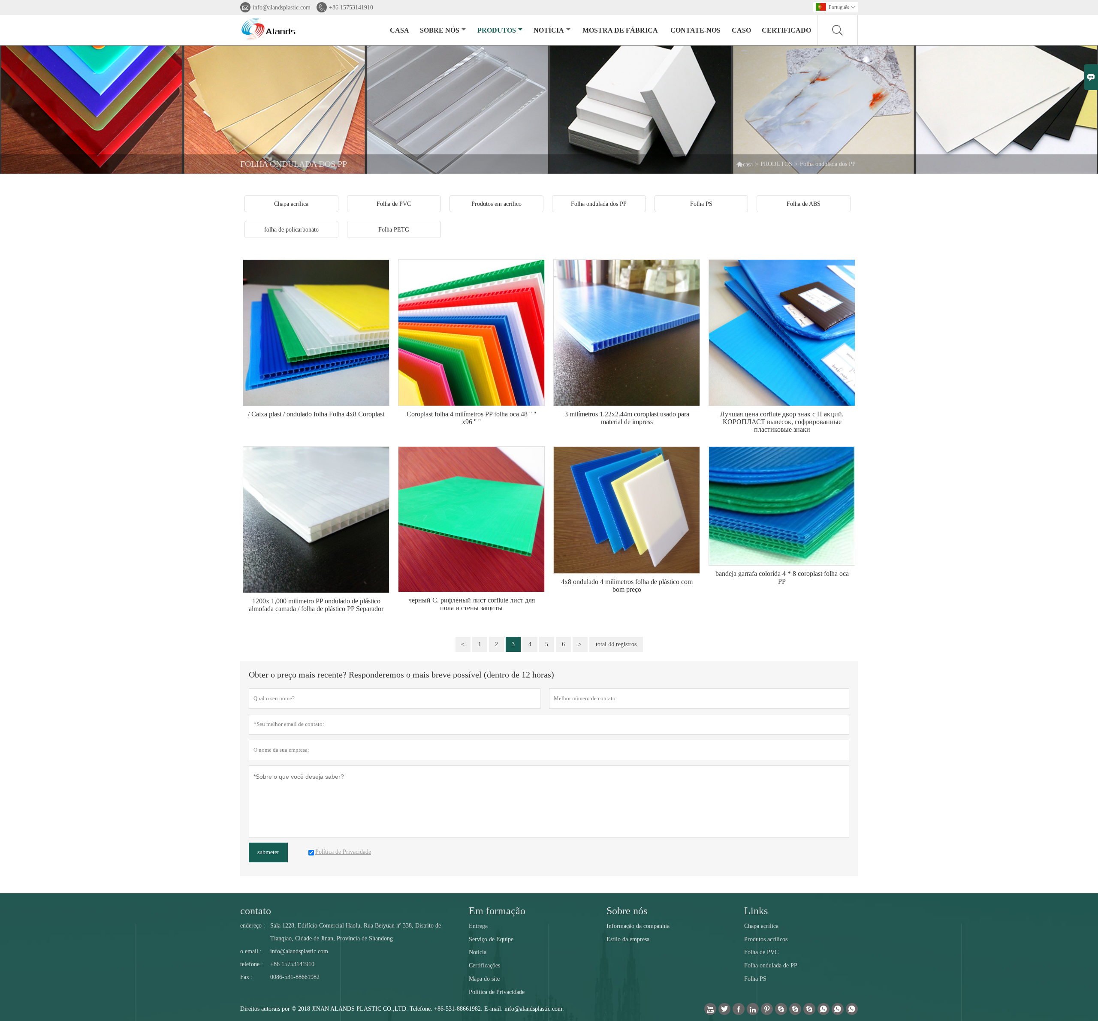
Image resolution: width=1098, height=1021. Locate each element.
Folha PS (755, 979)
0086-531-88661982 (295, 977)
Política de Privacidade (497, 992)
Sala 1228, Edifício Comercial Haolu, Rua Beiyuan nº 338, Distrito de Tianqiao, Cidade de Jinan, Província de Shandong (355, 932)
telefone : (251, 964)
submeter (268, 852)
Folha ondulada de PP (770, 965)
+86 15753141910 (351, 7)
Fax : (246, 977)
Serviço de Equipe (491, 939)
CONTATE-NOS (695, 30)
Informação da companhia (638, 926)
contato (255, 910)
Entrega (478, 926)
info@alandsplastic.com (282, 7)
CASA (399, 30)
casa (744, 164)
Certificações (484, 965)
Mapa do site (484, 979)
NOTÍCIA (549, 30)
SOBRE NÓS (439, 30)
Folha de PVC (761, 952)
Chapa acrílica (761, 926)
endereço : (252, 925)
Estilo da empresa (627, 939)
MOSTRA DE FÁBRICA (620, 30)
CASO (741, 30)
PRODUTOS (496, 30)
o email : (251, 951)
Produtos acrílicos (765, 939)
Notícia (477, 952)
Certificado (786, 30)
